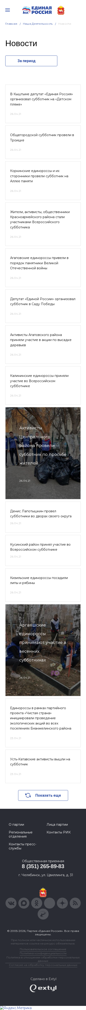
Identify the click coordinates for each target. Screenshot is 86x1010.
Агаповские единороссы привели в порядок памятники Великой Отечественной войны (39, 263)
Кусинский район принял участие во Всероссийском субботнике (40, 547)
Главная (11, 23)
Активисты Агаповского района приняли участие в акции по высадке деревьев (41, 340)
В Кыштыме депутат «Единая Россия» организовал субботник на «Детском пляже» (41, 99)
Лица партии (57, 824)
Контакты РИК (59, 832)
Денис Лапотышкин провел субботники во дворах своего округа (41, 513)
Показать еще (48, 795)
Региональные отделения (21, 834)
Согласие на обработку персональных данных (43, 965)
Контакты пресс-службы (22, 846)
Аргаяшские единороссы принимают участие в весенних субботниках (42, 643)
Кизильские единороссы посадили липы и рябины (39, 580)
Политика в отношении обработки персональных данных (43, 959)
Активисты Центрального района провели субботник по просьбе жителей (43, 446)
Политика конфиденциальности (43, 953)
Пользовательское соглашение (43, 949)
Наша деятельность (38, 23)
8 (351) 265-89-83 (43, 866)
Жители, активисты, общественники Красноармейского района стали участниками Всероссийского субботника (40, 219)
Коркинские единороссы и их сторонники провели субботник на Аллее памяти (39, 176)
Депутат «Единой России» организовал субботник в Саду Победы (42, 301)
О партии (16, 824)
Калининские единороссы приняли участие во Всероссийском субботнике (39, 381)
